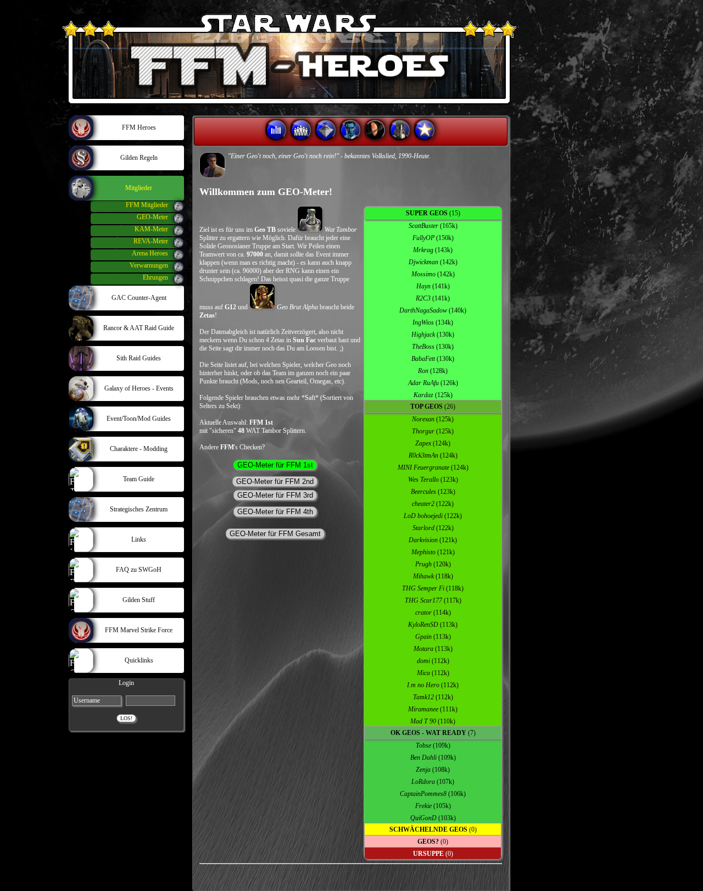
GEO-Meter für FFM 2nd (275, 481)
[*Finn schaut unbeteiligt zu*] (212, 165)
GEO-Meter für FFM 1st (275, 465)
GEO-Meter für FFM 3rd (275, 495)
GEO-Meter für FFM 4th (275, 512)
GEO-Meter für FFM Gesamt (275, 534)
